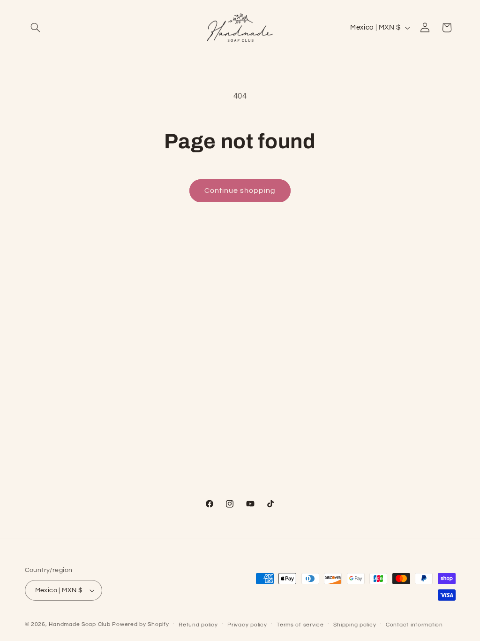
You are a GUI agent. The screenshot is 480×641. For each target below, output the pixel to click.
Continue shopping (240, 190)
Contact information (414, 624)
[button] (35, 27)
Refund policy (198, 624)
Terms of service (300, 624)
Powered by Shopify (140, 624)
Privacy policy (247, 624)
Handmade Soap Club (79, 624)
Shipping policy (354, 624)
